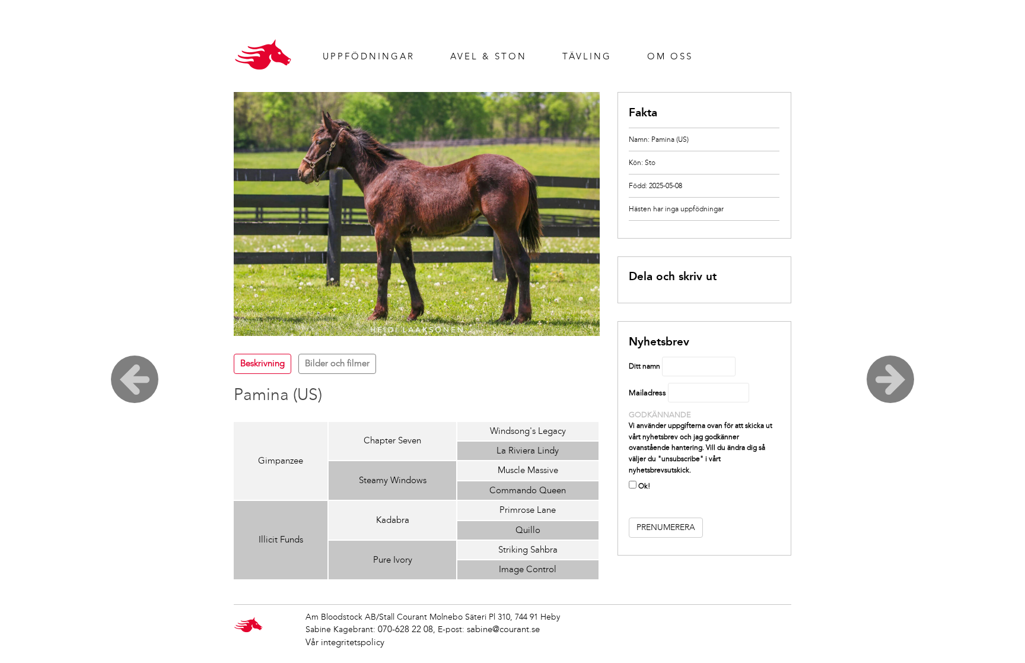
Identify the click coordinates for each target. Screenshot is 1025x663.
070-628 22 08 (405, 629)
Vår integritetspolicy (344, 642)
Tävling (587, 56)
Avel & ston (488, 56)
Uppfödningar (369, 56)
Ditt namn (644, 366)
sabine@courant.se (503, 629)
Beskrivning (262, 363)
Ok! (643, 486)
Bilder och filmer (337, 363)
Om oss (670, 56)
